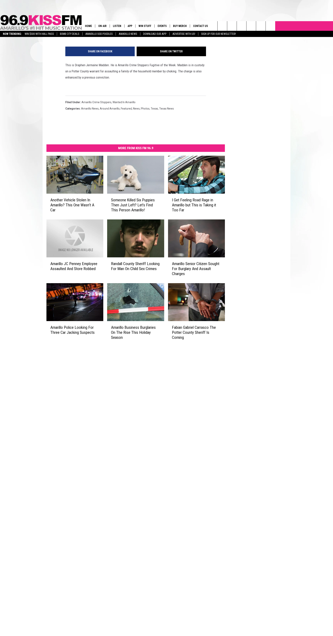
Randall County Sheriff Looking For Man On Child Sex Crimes (135, 266)
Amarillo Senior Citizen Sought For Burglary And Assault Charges (195, 268)
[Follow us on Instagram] (251, 26)
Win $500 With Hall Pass (39, 33)
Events (162, 26)
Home (88, 26)
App (130, 26)
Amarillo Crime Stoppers (96, 102)
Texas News (166, 108)
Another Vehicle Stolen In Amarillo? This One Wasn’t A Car (72, 205)
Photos (145, 108)
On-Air (102, 26)
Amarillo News (128, 33)
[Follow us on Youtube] (261, 26)
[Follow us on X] (270, 26)
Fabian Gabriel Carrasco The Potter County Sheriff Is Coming (194, 332)
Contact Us (200, 26)
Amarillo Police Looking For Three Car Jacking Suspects (72, 330)
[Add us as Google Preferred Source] (232, 26)
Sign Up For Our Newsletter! (218, 33)
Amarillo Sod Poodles (99, 33)
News (136, 108)
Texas (154, 108)
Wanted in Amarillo (124, 102)
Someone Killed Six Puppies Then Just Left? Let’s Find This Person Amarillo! (133, 205)
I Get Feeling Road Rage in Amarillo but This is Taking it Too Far (194, 205)
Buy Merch (180, 26)
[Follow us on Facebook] (241, 26)
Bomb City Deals (69, 33)
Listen (117, 26)
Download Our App (154, 33)
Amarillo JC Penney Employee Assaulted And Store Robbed (73, 266)
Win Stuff (145, 26)
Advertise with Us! (183, 33)
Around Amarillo (110, 108)
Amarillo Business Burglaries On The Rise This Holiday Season (133, 332)
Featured (126, 108)
